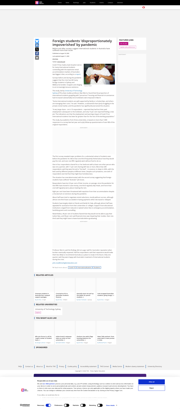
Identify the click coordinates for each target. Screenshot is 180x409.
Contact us (29, 366)
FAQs (20, 366)
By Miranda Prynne (102, 342)
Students (92, 2)
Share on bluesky (37, 41)
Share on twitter (37, 49)
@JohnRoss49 (61, 62)
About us (39, 366)
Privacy (61, 366)
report (78, 74)
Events (102, 2)
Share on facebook (37, 53)
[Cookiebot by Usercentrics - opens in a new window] (25, 405)
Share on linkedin (37, 45)
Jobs (84, 2)
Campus (110, 2)
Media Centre (117, 366)
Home (60, 2)
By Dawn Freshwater (82, 299)
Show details (110, 405)
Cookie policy (72, 366)
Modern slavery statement (135, 366)
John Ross (55, 59)
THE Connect (104, 366)
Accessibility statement (88, 366)
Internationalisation (84, 267)
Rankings (76, 2)
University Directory (155, 366)
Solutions (120, 2)
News (67, 2)
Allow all (151, 382)
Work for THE (51, 366)
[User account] (144, 7)
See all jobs (123, 43)
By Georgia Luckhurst (40, 342)
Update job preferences (127, 47)
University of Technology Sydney (48, 309)
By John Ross (38, 299)
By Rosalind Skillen (60, 342)
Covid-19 (72, 267)
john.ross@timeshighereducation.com (64, 263)
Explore (38, 312)
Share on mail (37, 58)
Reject (152, 388)
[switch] (66, 405)
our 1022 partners (49, 384)
